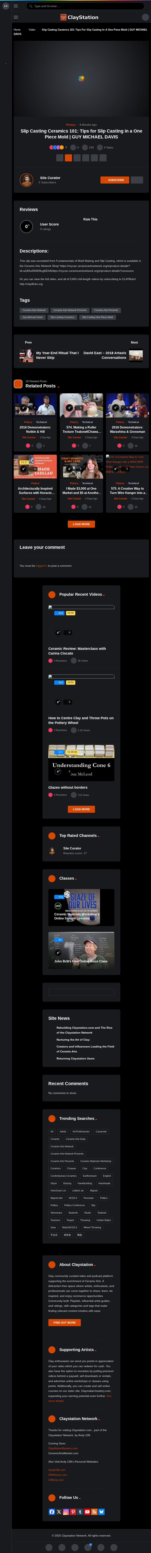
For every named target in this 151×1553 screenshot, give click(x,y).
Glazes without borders (67, 787)
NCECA (73, 1198)
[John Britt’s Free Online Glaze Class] (81, 950)
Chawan (71, 1168)
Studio (87, 1212)
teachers (55, 1220)
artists (63, 1131)
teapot (70, 1220)
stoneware (56, 1212)
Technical (41, 422)
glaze (54, 1183)
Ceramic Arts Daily (76, 1139)
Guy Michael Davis (33, 317)
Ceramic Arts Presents (106, 310)
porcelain (89, 1198)
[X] (59, 1512)
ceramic (55, 1139)
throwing (85, 1220)
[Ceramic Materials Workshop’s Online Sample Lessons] (81, 907)
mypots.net (57, 1198)
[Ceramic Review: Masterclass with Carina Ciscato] (81, 623)
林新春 (67, 1235)
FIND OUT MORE (64, 1322)
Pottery (71, 124)
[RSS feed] (94, 1512)
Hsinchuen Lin (58, 1190)
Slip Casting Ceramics (62, 317)
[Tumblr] (80, 1512)
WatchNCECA (69, 1227)
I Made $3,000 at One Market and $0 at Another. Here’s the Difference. (81, 493)
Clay (84, 1168)
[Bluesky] (101, 1512)
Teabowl (101, 1212)
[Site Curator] (26, 180)
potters (104, 1198)
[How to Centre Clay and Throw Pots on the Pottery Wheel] (81, 693)
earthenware (90, 1176)
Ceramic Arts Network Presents (70, 310)
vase (53, 1227)
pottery (54, 1205)
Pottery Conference (74, 1205)
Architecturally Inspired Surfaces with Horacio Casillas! (35, 493)
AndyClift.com (56, 1469)
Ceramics (56, 1168)
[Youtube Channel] (87, 1512)
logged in (41, 565)
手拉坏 (54, 1235)
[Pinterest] (73, 1512)
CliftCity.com (56, 1479)
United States (104, 1220)
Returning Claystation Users (76, 1058)
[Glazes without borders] (81, 762)
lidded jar (78, 1190)
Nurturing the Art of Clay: (73, 1039)
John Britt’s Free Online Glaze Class (81, 961)
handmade (104, 1183)
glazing (67, 1183)
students (73, 1212)
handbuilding (85, 1183)
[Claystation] (79, 17)
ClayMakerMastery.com (63, 1448)
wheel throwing (92, 1227)
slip (93, 1205)
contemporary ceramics (64, 1176)
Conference (100, 1168)
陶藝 (79, 1235)
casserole (101, 1131)
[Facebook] (52, 1512)
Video (32, 29)
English (107, 1176)
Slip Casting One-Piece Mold (97, 317)
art (52, 1131)
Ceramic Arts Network (34, 310)
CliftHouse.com (57, 1474)
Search (109, 992)
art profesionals (81, 1131)
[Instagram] (66, 1512)
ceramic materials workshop (95, 1161)
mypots (94, 1190)
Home (17, 29)
